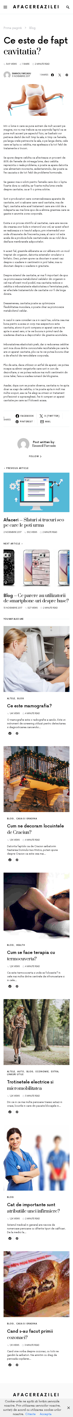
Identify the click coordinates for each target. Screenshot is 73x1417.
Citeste (30, 1414)
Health (20, 945)
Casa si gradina (26, 819)
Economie (42, 1072)
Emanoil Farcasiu (21, 73)
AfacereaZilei (36, 7)
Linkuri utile (15, 1074)
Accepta (46, 1414)
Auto (20, 1072)
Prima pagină (13, 28)
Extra (54, 1072)
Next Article (12, 544)
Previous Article (17, 468)
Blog (32, 28)
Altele (11, 698)
